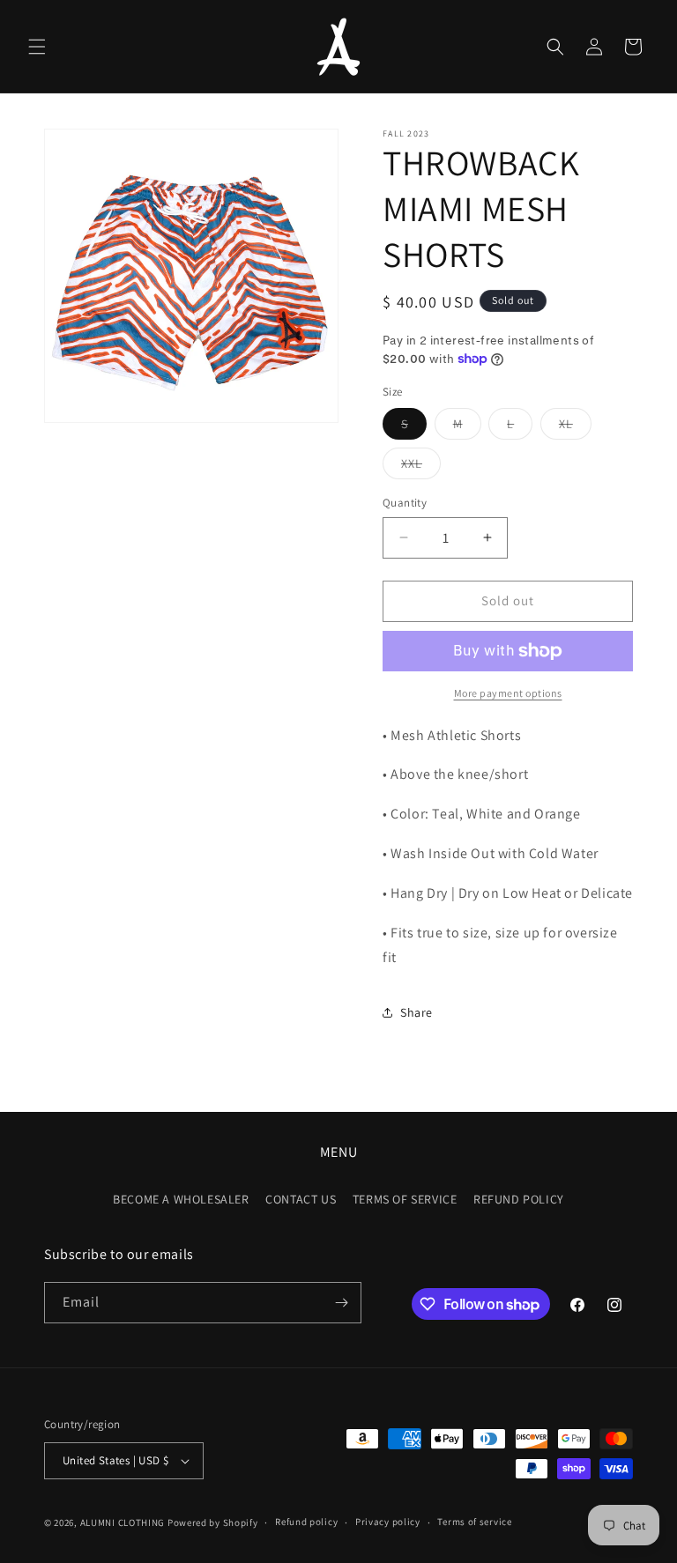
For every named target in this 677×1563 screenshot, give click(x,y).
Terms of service (474, 1521)
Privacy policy (387, 1521)
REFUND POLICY (518, 1199)
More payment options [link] (508, 693)
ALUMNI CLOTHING (123, 1522)
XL (575, 427)
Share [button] (416, 1012)
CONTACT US (300, 1199)
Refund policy (306, 1521)
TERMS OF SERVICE (405, 1199)
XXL (421, 467)
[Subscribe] (341, 1302)
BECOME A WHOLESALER (181, 1199)
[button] (37, 46)
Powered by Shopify (212, 1522)
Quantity (405, 502)
